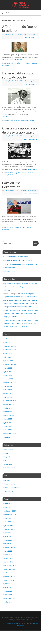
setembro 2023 (10, 350)
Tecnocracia (5, 65)
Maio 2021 (8, 390)
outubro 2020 (9, 408)
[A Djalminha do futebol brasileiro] (20, 47)
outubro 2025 (9, 339)
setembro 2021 (10, 382)
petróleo (4, 175)
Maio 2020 (8, 426)
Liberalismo (30, 173)
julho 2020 (8, 419)
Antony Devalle (9, 34)
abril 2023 (8, 357)
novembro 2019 (10, 433)
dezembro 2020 (10, 401)
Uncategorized (31, 34)
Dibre (7, 63)
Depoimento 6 (9, 271)
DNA (6, 453)
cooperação (8, 450)
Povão (10, 175)
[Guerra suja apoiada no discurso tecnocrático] (21, 151)
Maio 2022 (8, 375)
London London (10, 268)
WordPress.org (10, 491)
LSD (5, 460)
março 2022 (8, 379)
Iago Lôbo (8, 457)
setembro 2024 (10, 346)
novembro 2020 (10, 404)
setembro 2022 (10, 364)
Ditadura (23, 173)
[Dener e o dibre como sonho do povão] (20, 96)
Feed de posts (9, 484)
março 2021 (8, 393)
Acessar (7, 480)
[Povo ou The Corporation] (20, 206)
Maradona (17, 120)
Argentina (18, 173)
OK (35, 243)
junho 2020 (8, 422)
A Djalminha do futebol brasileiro (16, 257)
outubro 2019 (9, 437)
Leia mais (20, 59)
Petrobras (34, 63)
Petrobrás (30, 227)
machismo (8, 464)
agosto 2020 (9, 415)
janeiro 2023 (9, 361)
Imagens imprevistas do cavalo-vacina (18, 307)
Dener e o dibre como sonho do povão (18, 75)
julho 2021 (8, 386)
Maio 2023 (8, 353)
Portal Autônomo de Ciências (11, 623)
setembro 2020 (10, 412)
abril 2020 (8, 430)
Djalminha (12, 63)
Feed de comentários (12, 487)
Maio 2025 (8, 342)
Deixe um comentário (30, 37)
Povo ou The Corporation (11, 185)
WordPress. (20, 626)
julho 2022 (8, 368)
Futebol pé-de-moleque (23, 63)
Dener (7, 120)
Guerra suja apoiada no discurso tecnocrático (19, 130)
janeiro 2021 (9, 397)
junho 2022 (8, 372)
